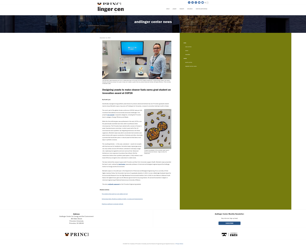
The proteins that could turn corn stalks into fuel (115, 194)
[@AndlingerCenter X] (189, 2)
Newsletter (187, 54)
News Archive (188, 46)
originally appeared (113, 184)
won (110, 115)
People (174, 9)
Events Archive (188, 62)
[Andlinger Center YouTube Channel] (202, 2)
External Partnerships (201, 9)
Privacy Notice (179, 243)
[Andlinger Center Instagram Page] (196, 2)
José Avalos (121, 164)
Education (190, 9)
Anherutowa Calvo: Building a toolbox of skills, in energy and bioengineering (122, 199)
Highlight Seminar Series (191, 66)
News (185, 43)
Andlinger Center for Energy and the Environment (110, 9)
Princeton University (109, 4)
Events (185, 58)
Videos (186, 50)
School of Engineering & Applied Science (229, 234)
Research (182, 9)
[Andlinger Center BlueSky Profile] (199, 2)
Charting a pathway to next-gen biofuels (112, 204)
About (167, 9)
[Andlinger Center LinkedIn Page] (192, 2)
